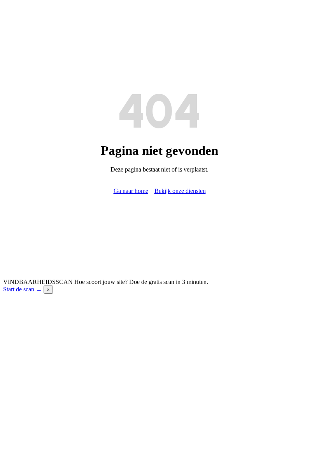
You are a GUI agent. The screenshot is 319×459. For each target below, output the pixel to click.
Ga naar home (131, 190)
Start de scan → (22, 289)
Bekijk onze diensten (180, 190)
